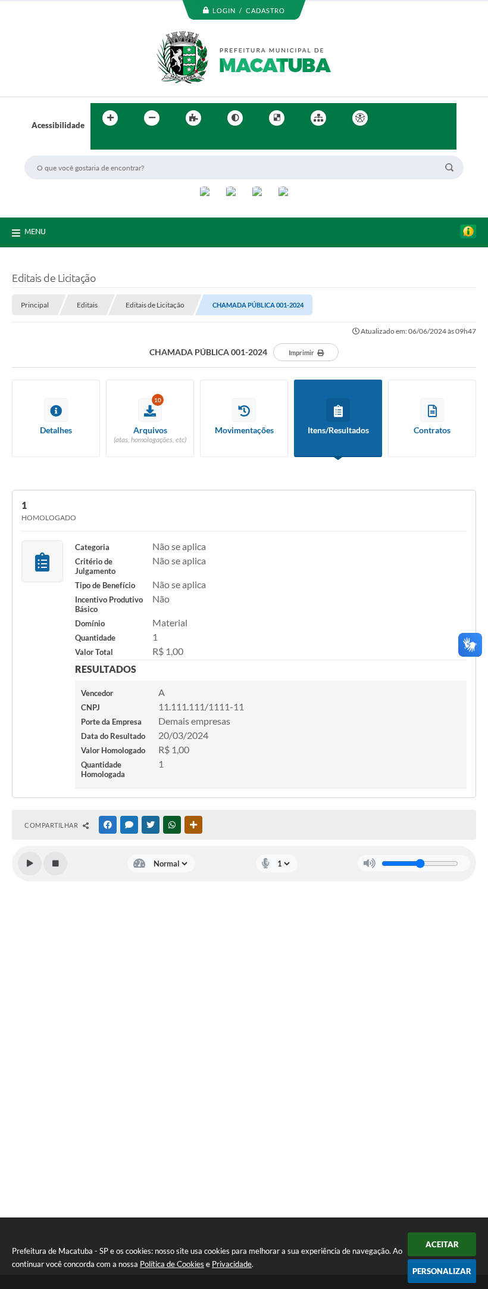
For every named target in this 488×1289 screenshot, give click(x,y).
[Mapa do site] (318, 118)
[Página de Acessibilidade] (360, 118)
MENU (35, 231)
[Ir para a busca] (102, 142)
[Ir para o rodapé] (128, 142)
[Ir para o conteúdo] (394, 118)
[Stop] (55, 863)
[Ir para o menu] (420, 118)
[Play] (30, 863)
